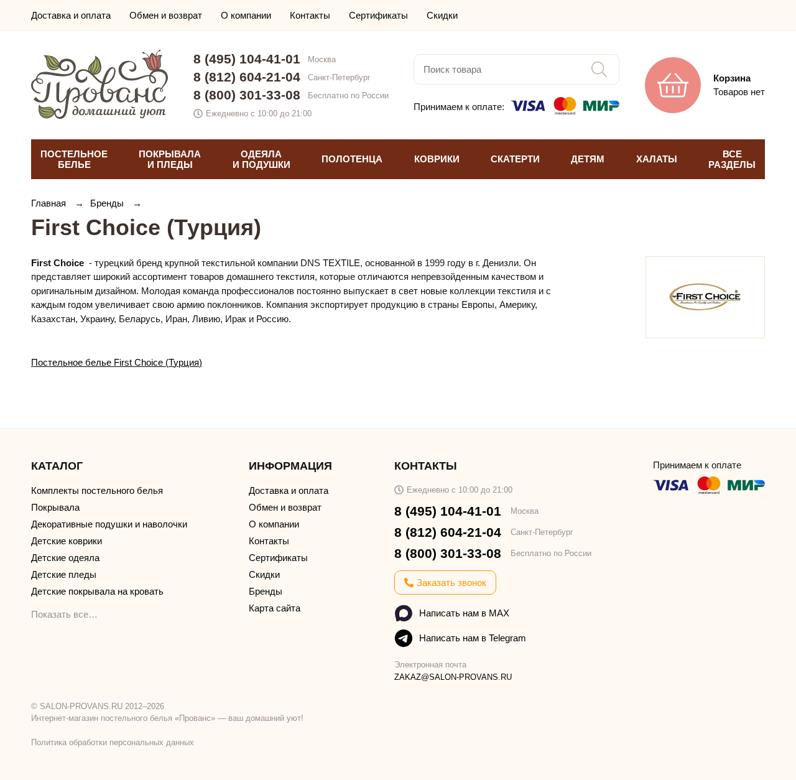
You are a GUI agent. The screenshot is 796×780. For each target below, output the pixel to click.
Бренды (108, 203)
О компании (246, 15)
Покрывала (55, 507)
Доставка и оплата (71, 15)
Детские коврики (66, 541)
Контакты (310, 15)
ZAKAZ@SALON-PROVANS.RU (453, 677)
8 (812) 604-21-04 (246, 77)
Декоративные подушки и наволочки (109, 524)
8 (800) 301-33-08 (246, 95)
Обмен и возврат (165, 15)
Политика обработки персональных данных (112, 742)
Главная (49, 203)
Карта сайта (274, 608)
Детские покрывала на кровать (97, 591)
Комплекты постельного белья (97, 490)
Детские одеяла (65, 557)
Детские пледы (63, 574)
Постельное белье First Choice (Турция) (116, 362)
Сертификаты (378, 15)
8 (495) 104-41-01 (246, 59)
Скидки (442, 15)
